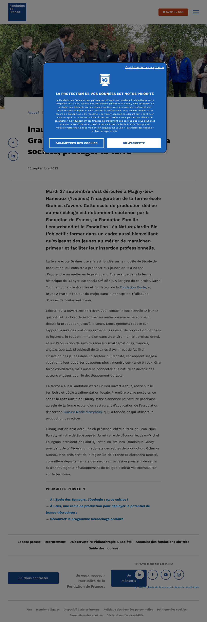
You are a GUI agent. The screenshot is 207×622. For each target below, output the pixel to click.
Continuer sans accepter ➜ (144, 67)
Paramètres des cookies (76, 143)
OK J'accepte (134, 143)
